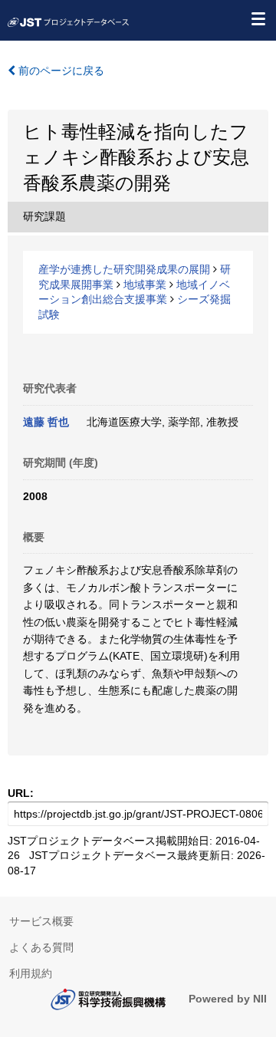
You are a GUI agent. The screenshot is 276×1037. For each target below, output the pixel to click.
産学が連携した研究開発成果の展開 (124, 269)
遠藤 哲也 (46, 422)
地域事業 (144, 284)
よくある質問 (41, 947)
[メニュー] (257, 18)
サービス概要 (41, 921)
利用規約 (30, 973)
